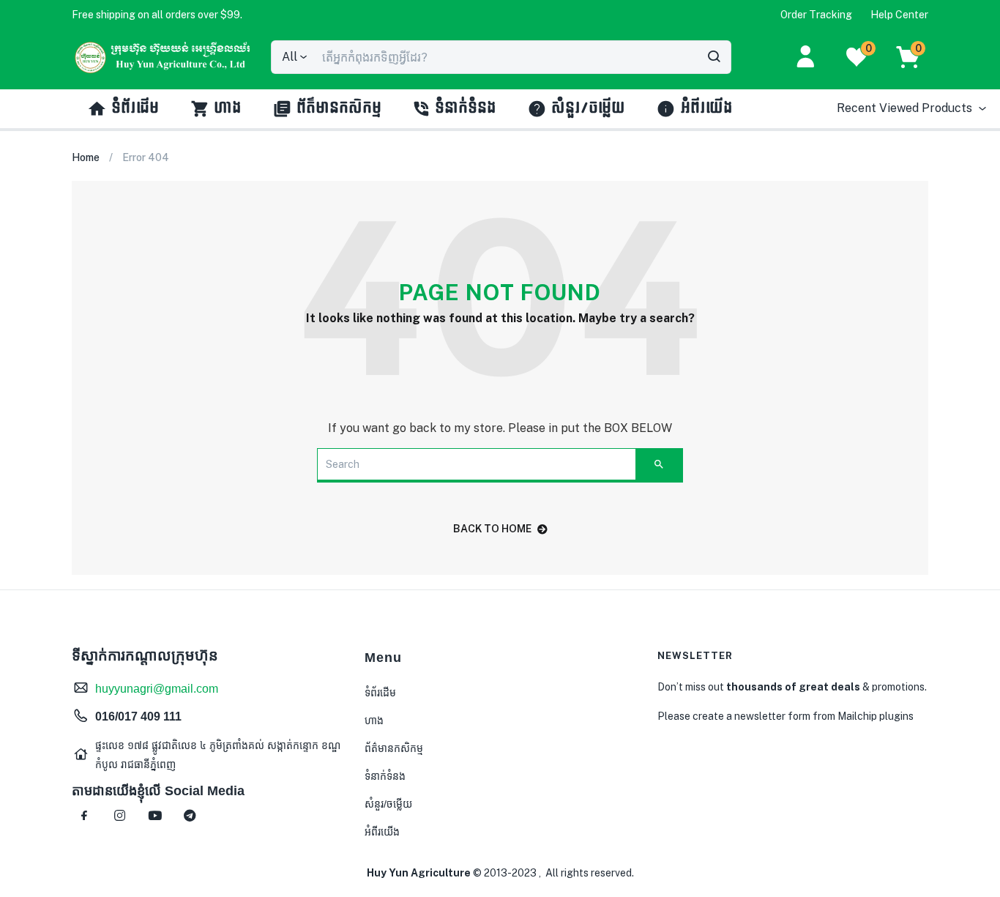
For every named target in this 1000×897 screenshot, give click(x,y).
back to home (492, 529)
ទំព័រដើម (136, 108)
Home (86, 157)
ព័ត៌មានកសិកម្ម (339, 108)
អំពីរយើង (707, 108)
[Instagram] (119, 815)
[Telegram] (189, 815)
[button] (157, 15)
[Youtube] (154, 815)
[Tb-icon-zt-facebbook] (84, 815)
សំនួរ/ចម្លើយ (589, 108)
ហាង (228, 108)
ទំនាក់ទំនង (466, 108)
